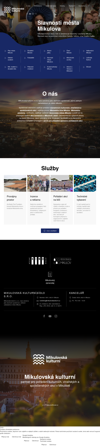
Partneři (72, 6)
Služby (62, 6)
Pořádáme (38, 6)
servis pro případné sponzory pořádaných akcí (62, 120)
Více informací (93, 437)
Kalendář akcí (51, 6)
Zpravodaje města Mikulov (60, 113)
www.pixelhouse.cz (52, 405)
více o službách (51, 231)
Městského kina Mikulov (60, 110)
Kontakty (82, 6)
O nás (28, 6)
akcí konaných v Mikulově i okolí (44, 115)
